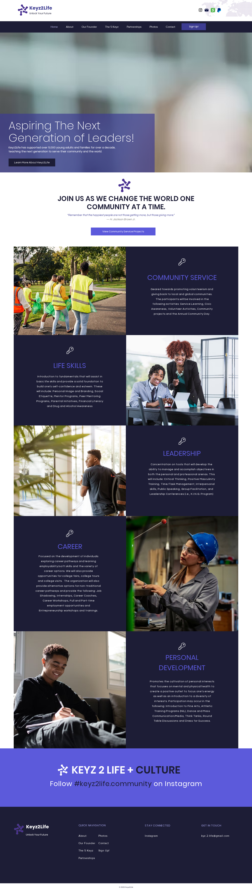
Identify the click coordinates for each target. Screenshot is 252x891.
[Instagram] (200, 10)
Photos (102, 835)
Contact (103, 843)
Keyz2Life (40, 8)
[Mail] (206, 10)
